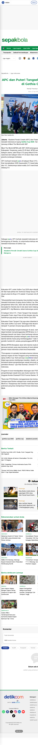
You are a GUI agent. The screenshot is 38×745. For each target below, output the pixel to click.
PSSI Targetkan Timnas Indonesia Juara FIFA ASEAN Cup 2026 (16, 465)
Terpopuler (7, 52)
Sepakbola (4, 73)
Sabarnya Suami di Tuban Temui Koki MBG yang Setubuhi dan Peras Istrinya (12, 538)
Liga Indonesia (15, 73)
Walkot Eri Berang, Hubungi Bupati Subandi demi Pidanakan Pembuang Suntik (12, 562)
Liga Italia (26, 48)
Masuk (34, 2)
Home (9, 48)
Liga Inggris (17, 48)
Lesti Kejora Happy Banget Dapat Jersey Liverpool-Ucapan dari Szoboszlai (8, 591)
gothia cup (20, 439)
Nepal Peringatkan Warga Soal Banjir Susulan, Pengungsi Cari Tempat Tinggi (27, 591)
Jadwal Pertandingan (20, 52)
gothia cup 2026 (7, 439)
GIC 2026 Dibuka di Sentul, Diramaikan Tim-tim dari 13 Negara (16, 459)
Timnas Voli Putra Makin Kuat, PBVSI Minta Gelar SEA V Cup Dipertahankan (17, 471)
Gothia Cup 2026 (27, 142)
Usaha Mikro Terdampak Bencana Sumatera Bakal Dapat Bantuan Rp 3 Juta (9, 615)
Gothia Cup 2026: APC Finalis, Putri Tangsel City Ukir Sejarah (17, 453)
